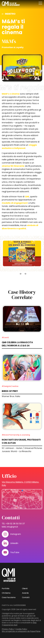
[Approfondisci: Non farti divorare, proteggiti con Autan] (22, 416)
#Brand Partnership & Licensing (16, 435)
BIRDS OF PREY (10, 391)
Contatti (25, 597)
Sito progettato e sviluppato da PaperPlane (21, 631)
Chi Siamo (6, 593)
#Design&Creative (10, 386)
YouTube (14, 552)
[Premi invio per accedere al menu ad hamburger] (40, 3)
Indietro (10, 14)
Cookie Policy (21, 629)
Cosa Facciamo (9, 597)
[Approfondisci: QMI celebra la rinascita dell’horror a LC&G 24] (22, 319)
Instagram (15, 534)
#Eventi (5, 337)
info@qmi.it (12, 526)
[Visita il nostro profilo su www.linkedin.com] (5, 543)
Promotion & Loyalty (12, 47)
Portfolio (5, 588)
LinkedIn (14, 543)
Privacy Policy (8, 629)
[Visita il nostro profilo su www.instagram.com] (5, 534)
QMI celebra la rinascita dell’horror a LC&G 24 (17, 344)
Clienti (25, 588)
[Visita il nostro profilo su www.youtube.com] (5, 552)
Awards (25, 593)
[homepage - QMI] (11, 3)
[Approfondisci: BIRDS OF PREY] (22, 367)
